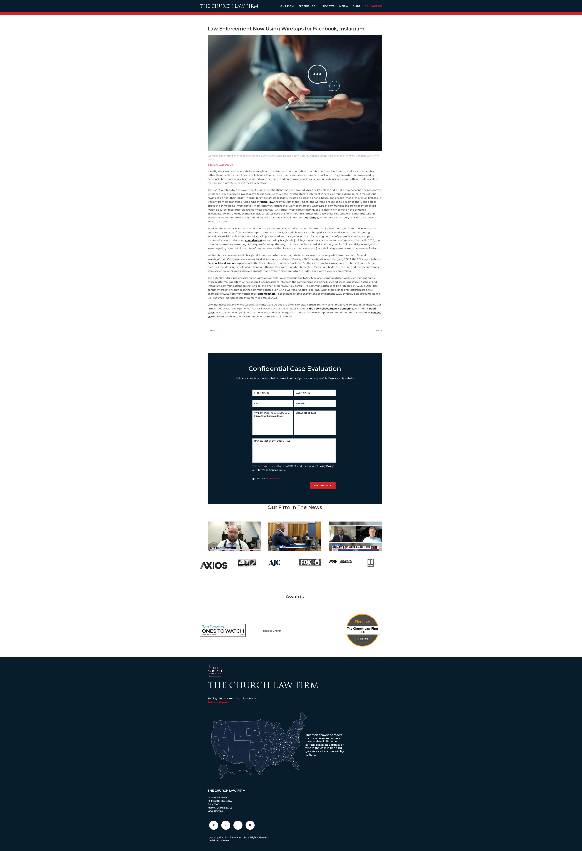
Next (378, 330)
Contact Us (373, 6)
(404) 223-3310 (215, 811)
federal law (266, 201)
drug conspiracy (319, 308)
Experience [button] (306, 6)
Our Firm (287, 6)
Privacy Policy (325, 466)
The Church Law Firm (226, 790)
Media (343, 6)
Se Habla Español (218, 702)
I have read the (267, 478)
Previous (213, 330)
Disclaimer (213, 840)
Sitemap (225, 840)
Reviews (329, 6)
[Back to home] (229, 6)
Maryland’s (311, 217)
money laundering (341, 308)
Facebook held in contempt (225, 263)
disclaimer (274, 478)
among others (266, 293)
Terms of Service (268, 470)
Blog (356, 6)
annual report (253, 240)
